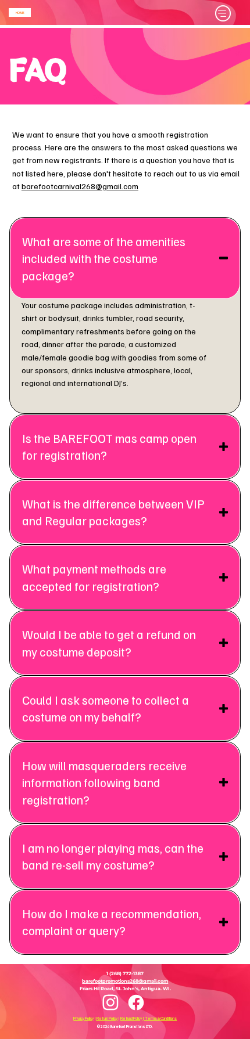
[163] (136, 1002)
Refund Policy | (132, 1018)
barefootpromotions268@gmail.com (125, 981)
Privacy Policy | (85, 1018)
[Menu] (223, 13)
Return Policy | (108, 1018)
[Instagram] (111, 1002)
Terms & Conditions (161, 1018)
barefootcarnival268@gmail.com (80, 186)
